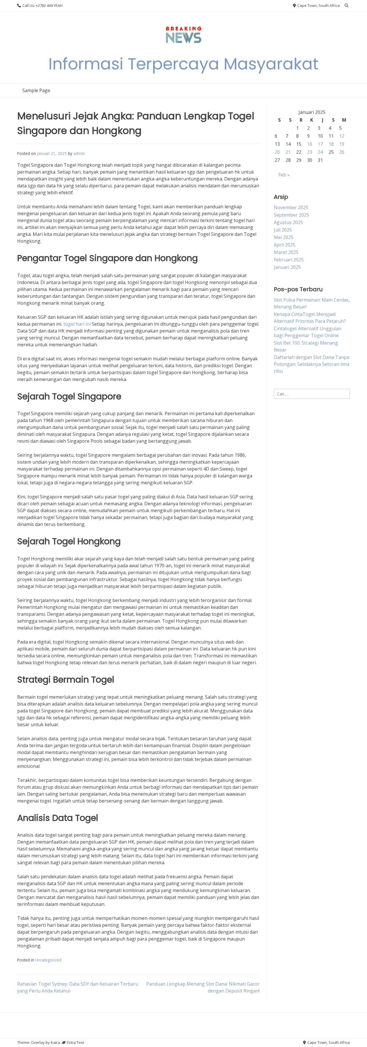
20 (277, 152)
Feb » (284, 175)
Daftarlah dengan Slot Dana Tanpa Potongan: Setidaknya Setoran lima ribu (311, 364)
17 (320, 144)
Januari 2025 (287, 267)
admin (79, 153)
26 (341, 152)
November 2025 (291, 207)
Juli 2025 (283, 230)
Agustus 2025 (288, 222)
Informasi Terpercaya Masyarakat (183, 64)
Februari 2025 (289, 260)
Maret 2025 (286, 252)
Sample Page (36, 90)
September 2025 (291, 215)
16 (309, 144)
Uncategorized (48, 960)
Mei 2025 (283, 237)
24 (320, 152)
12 (341, 136)
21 (288, 152)
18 (331, 144)
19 (341, 144)
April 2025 (284, 245)
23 (309, 152)
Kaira (55, 1042)
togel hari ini (77, 324)
